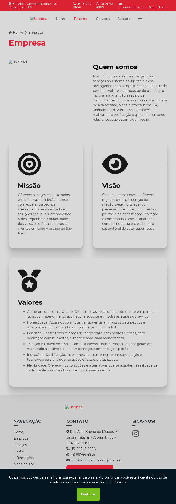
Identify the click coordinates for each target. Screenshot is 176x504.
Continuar (88, 494)
